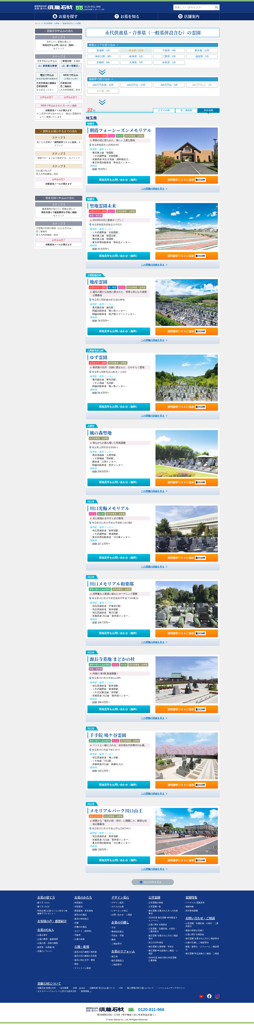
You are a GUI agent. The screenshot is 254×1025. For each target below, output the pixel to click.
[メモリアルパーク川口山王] (186, 831)
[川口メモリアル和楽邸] (186, 604)
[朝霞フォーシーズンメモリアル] (186, 151)
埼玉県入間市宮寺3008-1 (105, 447)
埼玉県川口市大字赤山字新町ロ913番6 (112, 522)
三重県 (169, 56)
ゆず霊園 (98, 357)
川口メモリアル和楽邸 (112, 583)
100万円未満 (103, 85)
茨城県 (103, 50)
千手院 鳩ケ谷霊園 (108, 735)
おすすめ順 (164, 110)
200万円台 (169, 85)
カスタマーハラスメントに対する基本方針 (56, 991)
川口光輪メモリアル (109, 508)
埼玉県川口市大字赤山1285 (106, 678)
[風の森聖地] (186, 453)
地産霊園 (98, 281)
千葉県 (169, 50)
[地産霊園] (186, 302)
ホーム (37, 23)
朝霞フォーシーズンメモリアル (120, 130)
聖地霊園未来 (103, 205)
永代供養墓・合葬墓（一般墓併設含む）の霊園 (62, 23)
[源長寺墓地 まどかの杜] (186, 679)
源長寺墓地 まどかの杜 (112, 659)
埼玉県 (136, 50)
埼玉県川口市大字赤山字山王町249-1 (111, 828)
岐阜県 (136, 56)
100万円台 (136, 85)
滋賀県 (202, 56)
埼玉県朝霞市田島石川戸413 (107, 224)
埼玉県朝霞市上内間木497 (105, 145)
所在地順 (208, 110)
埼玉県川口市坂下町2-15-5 (106, 750)
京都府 (103, 62)
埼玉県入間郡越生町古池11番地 (108, 299)
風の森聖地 (101, 432)
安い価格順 (186, 110)
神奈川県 (103, 56)
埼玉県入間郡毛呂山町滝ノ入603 (109, 372)
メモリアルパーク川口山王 (116, 810)
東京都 (202, 50)
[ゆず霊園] (186, 378)
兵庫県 (136, 62)
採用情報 (85, 991)
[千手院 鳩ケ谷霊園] (186, 755)
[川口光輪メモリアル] (186, 529)
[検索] (217, 7)
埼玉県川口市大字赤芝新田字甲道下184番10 (115, 598)
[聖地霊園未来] (186, 226)
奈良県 (169, 62)
